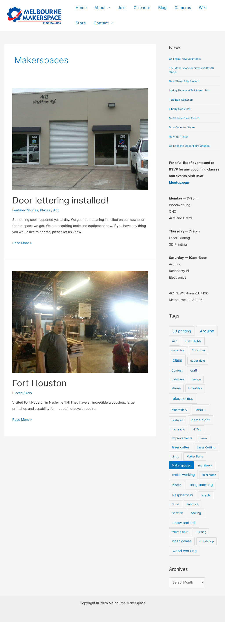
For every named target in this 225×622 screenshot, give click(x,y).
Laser (203, 438)
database (178, 379)
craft (193, 370)
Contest (177, 370)
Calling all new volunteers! (185, 58)
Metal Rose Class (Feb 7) (184, 118)
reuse (176, 504)
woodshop (206, 541)
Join (122, 7)
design (196, 379)
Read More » (22, 242)
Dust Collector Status (182, 127)
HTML (197, 429)
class (177, 360)
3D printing (181, 331)
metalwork (205, 465)
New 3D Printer (178, 136)
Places (45, 210)
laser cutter (180, 447)
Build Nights (193, 341)
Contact (101, 23)
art (174, 341)
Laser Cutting (206, 447)
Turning (201, 532)
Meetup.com (179, 182)
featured (177, 420)
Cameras (182, 7)
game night (200, 420)
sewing (196, 513)
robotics (192, 504)
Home (81, 7)
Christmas (198, 350)
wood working (184, 551)
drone (176, 388)
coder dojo (197, 360)
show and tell (184, 522)
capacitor (178, 350)
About (100, 7)
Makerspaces (181, 465)
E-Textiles (195, 388)
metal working (183, 475)
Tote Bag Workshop (181, 99)
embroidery (179, 410)
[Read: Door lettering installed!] (80, 138)
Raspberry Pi (182, 495)
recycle (205, 495)
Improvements (182, 438)
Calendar (142, 7)
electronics (183, 398)
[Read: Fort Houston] (80, 321)
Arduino (207, 331)
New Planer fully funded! (184, 81)
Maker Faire (195, 456)
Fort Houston (39, 383)
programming (201, 484)
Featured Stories (25, 210)
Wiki (203, 7)
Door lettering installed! (60, 200)
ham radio (178, 429)
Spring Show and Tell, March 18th (189, 90)
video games (182, 541)
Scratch (177, 513)
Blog (162, 7)
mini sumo (209, 475)
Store (81, 23)
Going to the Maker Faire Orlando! (189, 145)
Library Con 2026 (179, 109)
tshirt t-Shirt (180, 532)
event (201, 409)
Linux (175, 456)
